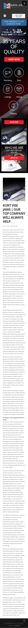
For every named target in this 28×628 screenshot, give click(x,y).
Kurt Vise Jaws (14, 226)
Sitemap (17, 625)
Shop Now (14, 59)
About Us (14, 158)
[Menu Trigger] (24, 3)
